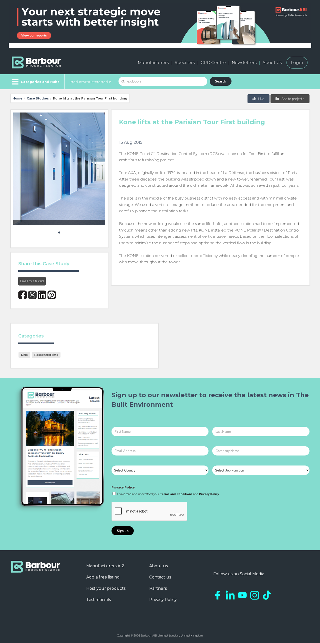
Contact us (160, 577)
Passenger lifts (46, 354)
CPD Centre (213, 62)
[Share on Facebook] (22, 294)
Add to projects (292, 98)
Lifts (24, 354)
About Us (272, 62)
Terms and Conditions (176, 494)
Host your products (106, 588)
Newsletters (244, 62)
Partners (158, 588)
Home (17, 98)
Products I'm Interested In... (92, 82)
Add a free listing (103, 577)
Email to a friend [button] (32, 281)
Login (297, 62)
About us (158, 566)
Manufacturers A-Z (105, 566)
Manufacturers (153, 62)
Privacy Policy (123, 487)
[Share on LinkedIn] (42, 294)
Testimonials (98, 599)
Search (220, 81)
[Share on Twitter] (32, 294)
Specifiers (185, 62)
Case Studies (38, 98)
